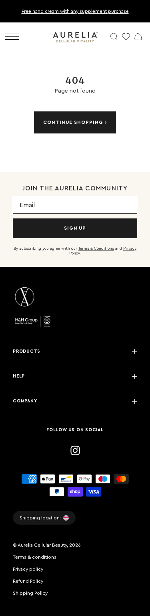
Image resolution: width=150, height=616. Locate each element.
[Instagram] (75, 450)
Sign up (75, 228)
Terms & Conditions (96, 248)
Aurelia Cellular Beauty (42, 545)
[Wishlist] (126, 36)
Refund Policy (28, 581)
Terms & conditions (34, 557)
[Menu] (12, 37)
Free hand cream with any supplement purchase (75, 11)
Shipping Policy (30, 593)
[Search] (114, 36)
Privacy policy (28, 569)
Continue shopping (73, 122)
